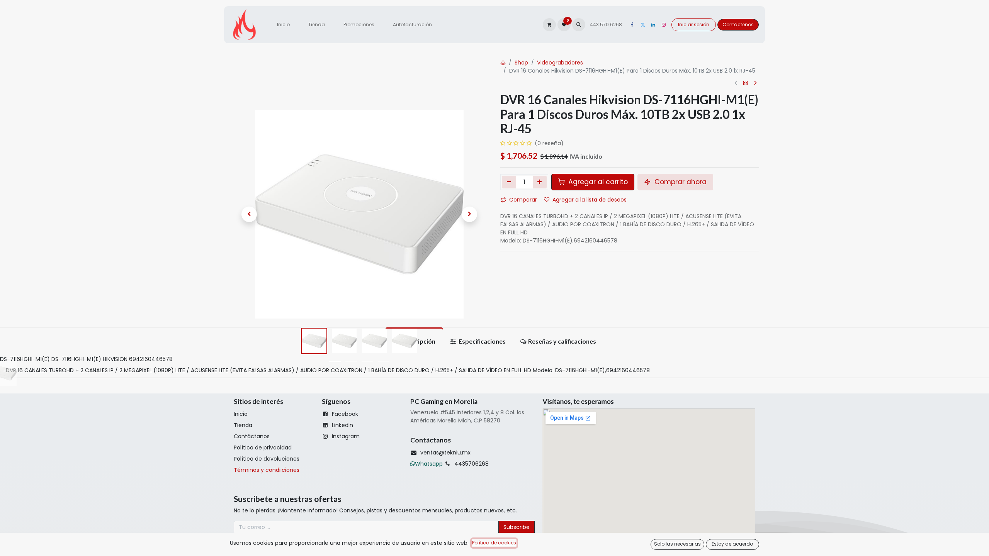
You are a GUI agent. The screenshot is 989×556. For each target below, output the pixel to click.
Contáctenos (738, 24)
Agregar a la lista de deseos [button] (589, 199)
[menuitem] (283, 24)
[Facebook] (632, 24)
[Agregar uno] (540, 182)
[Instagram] (663, 24)
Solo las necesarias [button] (677, 544)
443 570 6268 (606, 24)
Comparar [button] (523, 199)
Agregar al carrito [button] (597, 181)
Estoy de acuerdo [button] (732, 544)
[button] (578, 24)
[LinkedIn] (653, 24)
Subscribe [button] (516, 527)
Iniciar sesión (693, 24)
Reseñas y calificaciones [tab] (562, 341)
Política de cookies (494, 542)
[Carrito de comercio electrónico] (549, 24)
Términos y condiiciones (266, 470)
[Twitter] (642, 24)
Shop (521, 62)
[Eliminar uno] (509, 182)
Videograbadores (560, 62)
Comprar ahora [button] (680, 181)
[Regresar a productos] (745, 83)
